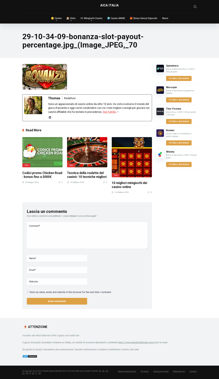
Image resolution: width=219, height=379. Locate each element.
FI (30, 373)
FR (100, 371)
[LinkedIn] (50, 117)
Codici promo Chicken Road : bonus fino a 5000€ (42, 175)
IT (36, 373)
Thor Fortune (173, 108)
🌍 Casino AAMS (116, 18)
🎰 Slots (71, 18)
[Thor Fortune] (160, 114)
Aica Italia (109, 5)
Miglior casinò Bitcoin (127, 371)
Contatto (193, 371)
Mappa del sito (179, 371)
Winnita (170, 151)
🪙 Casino (56, 18)
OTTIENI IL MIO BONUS (179, 78)
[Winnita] (160, 157)
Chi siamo (144, 371)
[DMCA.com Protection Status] (29, 357)
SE (33, 373)
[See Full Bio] (118, 112)
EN (27, 373)
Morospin (171, 87)
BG (103, 371)
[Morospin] (160, 93)
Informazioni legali (161, 371)
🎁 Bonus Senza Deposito (143, 18)
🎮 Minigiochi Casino (91, 18)
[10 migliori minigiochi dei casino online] (132, 157)
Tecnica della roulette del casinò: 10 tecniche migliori (87, 175)
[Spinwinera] (160, 71)
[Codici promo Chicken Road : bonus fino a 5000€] (42, 152)
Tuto (26, 165)
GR (39, 373)
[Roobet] (160, 136)
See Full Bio (109, 111)
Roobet (170, 130)
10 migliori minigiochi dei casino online (129, 185)
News (165, 18)
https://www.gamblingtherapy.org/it (136, 342)
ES (107, 371)
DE (23, 373)
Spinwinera (172, 65)
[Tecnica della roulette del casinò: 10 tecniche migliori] (87, 152)
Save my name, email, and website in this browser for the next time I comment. (70, 292)
